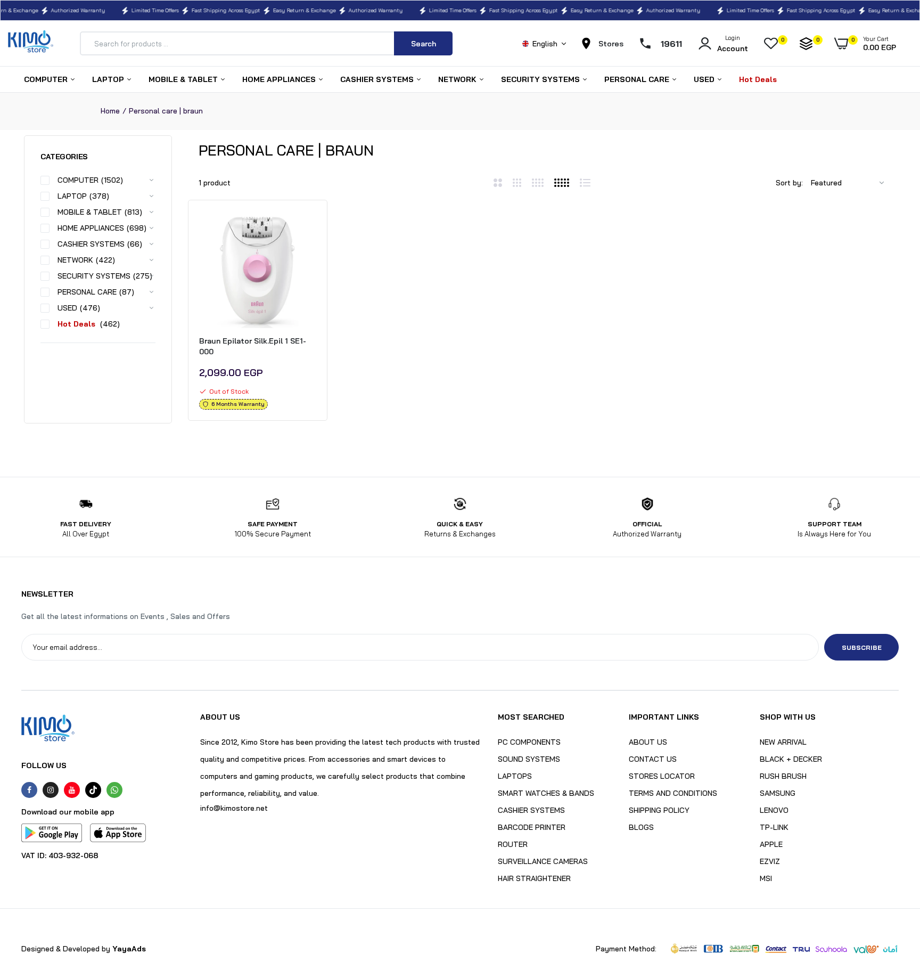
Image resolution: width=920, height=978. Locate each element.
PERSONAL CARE (637, 79)
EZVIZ (770, 861)
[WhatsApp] (114, 790)
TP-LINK (774, 827)
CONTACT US (653, 759)
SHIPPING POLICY (659, 810)
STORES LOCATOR (662, 776)
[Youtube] (72, 790)
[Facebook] (29, 790)
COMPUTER (47, 79)
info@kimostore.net (234, 808)
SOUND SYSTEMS (529, 759)
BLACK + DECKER (791, 759)
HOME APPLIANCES (280, 79)
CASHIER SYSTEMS (378, 79)
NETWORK (458, 79)
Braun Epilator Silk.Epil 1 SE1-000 (252, 346)
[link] (306, 228)
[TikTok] (93, 790)
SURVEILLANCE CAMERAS (543, 861)
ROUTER (513, 844)
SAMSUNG (777, 793)
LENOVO (774, 810)
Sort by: (789, 183)
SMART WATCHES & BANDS (546, 793)
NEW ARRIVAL (783, 742)
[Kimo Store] (30, 43)
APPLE (771, 844)
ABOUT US (648, 742)
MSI (766, 878)
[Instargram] (51, 790)
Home (110, 111)
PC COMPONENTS (529, 742)
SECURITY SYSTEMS (541, 79)
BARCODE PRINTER (531, 827)
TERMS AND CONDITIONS (673, 793)
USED (705, 79)
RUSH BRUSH (783, 776)
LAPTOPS (515, 776)
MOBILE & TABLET (184, 79)
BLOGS (641, 827)
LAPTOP (109, 79)
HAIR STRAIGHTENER (534, 878)
